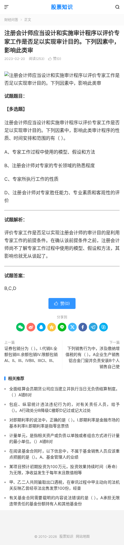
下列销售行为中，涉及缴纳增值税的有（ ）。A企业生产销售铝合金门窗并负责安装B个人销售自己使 (92, 357)
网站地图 (83, 536)
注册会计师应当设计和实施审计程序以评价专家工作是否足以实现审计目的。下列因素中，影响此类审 (62, 42)
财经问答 (11, 20)
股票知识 (62, 7)
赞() (54, 58)
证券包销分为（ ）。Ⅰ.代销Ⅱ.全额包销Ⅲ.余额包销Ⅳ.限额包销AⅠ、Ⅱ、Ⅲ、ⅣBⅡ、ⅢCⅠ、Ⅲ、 (31, 354)
